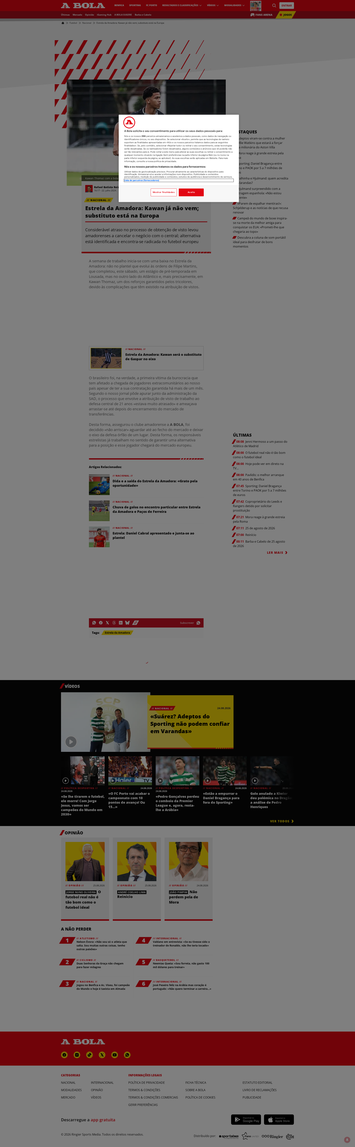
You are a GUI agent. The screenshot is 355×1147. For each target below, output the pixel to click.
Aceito (191, 192)
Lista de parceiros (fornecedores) (141, 180)
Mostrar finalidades (164, 192)
